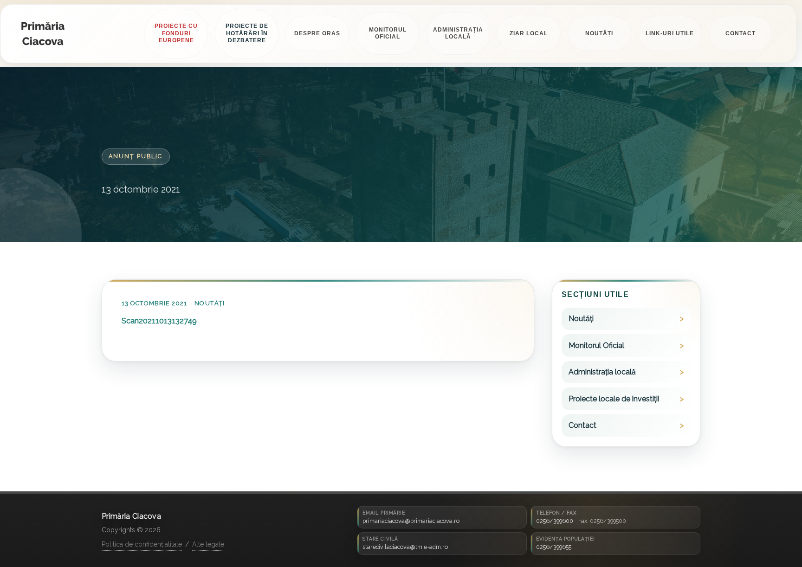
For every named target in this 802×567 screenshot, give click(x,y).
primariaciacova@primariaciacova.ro (410, 520)
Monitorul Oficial (596, 345)
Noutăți (209, 303)
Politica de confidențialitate (142, 544)
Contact (582, 425)
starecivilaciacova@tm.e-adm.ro (405, 546)
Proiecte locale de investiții (614, 398)
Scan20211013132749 (159, 320)
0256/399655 (553, 546)
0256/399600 (554, 520)
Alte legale (208, 544)
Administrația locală (602, 372)
